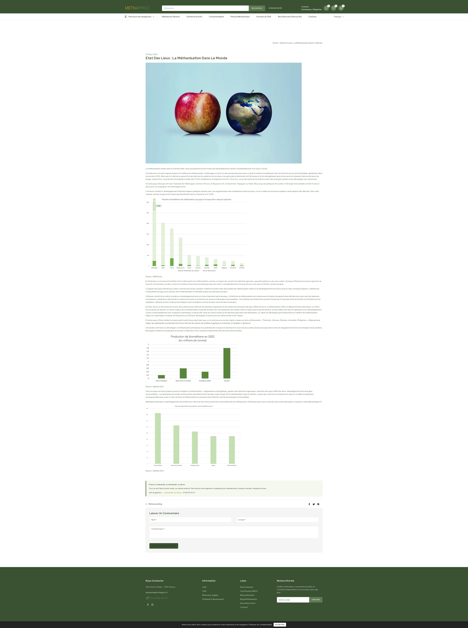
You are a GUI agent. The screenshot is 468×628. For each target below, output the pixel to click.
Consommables (216, 16)
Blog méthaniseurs (248, 599)
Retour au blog (155, 504)
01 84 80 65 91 (189, 492)
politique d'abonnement (213, 599)
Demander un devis (173, 492)
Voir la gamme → (156, 492)
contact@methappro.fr (312, 402)
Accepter (279, 625)
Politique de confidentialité (260, 624)
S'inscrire (316, 600)
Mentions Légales (210, 595)
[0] (326, 8)
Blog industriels (247, 595)
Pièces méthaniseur (240, 16)
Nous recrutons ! (248, 603)
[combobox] (213, 8)
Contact (244, 607)
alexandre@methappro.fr (157, 592)
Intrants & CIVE (263, 16)
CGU (204, 591)
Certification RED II (249, 591)
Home (275, 43)
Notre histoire (246, 587)
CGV (204, 587)
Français (337, 16)
